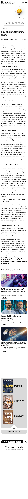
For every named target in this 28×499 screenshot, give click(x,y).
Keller (20, 269)
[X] (19, 23)
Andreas (8, 269)
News (3, 28)
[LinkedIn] (9, 23)
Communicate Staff (9, 39)
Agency (19, 441)
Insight (14, 269)
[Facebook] (16, 23)
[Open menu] (26, 2)
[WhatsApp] (12, 23)
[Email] (22, 23)
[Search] (23, 2)
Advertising (12, 441)
